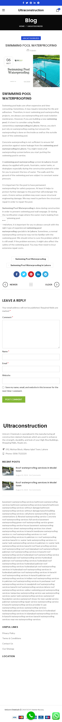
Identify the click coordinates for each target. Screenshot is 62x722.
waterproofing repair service (24, 601)
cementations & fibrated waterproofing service (24, 516)
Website (6, 375)
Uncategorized (35, 26)
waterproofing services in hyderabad (38, 610)
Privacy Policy (8, 633)
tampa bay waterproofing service (26, 593)
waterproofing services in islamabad (19, 613)
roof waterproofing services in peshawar (32, 581)
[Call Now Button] (31, 716)
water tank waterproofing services (27, 596)
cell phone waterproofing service (40, 513)
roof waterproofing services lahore (34, 587)
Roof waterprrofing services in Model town (36, 469)
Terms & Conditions (11, 638)
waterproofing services (13, 607)
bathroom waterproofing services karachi (30, 505)
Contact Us (7, 643)
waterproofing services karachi (25, 616)
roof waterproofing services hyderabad (29, 560)
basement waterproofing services (18, 502)
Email (5, 363)
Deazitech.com (50, 709)
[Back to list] (31, 284)
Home (22, 26)
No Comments (35, 475)
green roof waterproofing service (31, 522)
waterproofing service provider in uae (28, 604)
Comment (7, 317)
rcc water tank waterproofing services (35, 540)
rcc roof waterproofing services (24, 534)
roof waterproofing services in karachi (38, 572)
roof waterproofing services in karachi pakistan (24, 575)
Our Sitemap (8, 648)
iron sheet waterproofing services (25, 528)
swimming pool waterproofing (30, 259)
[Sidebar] (4, 220)
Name (5, 351)
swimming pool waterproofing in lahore (31, 265)
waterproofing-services (30, 619)
